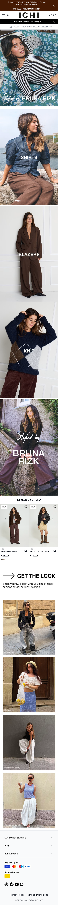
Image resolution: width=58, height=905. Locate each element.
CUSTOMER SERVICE (15, 837)
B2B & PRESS (11, 853)
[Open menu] (3, 15)
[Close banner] (54, 6)
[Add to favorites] (26, 507)
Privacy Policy (17, 895)
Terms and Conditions (37, 895)
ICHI (7, 845)
